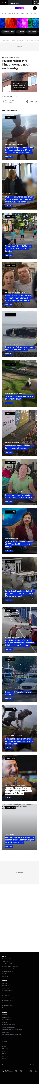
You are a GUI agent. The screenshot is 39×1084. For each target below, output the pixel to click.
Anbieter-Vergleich (7, 1005)
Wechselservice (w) (8, 998)
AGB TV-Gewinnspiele (8, 1027)
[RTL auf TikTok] (26, 1071)
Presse (4, 1046)
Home (4, 1065)
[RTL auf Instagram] (21, 1071)
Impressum (5, 1017)
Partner (4, 980)
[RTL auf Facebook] (16, 1071)
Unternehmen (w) (7, 1003)
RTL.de (4, 956)
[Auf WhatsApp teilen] (35, 101)
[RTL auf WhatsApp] (35, 1071)
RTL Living (5, 1056)
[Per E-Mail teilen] (31, 101)
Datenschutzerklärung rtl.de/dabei (12, 1029)
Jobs (3, 1044)
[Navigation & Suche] (35, 8)
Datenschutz (6, 1022)
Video (7, 40)
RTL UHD (4, 973)
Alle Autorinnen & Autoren (10, 966)
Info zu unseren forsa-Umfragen (11, 1034)
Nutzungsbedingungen (8, 1024)
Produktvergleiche (7, 990)
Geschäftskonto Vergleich (9, 993)
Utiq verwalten (6, 1032)
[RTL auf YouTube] (31, 1071)
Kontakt (4, 1014)
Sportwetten (5, 985)
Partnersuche (6, 988)
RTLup (4, 1051)
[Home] (19, 8)
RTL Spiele (5, 1049)
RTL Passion (5, 1059)
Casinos (4, 983)
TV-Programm (6, 961)
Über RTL (5, 1041)
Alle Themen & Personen (9, 964)
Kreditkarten (6, 995)
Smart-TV (5, 976)
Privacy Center (6, 1019)
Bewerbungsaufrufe (8, 971)
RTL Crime (5, 1054)
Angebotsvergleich (7, 1000)
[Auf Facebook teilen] (27, 101)
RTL (3, 40)
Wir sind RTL (6, 1039)
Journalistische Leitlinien (9, 969)
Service (4, 1012)
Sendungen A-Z (6, 959)
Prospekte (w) (6, 1008)
